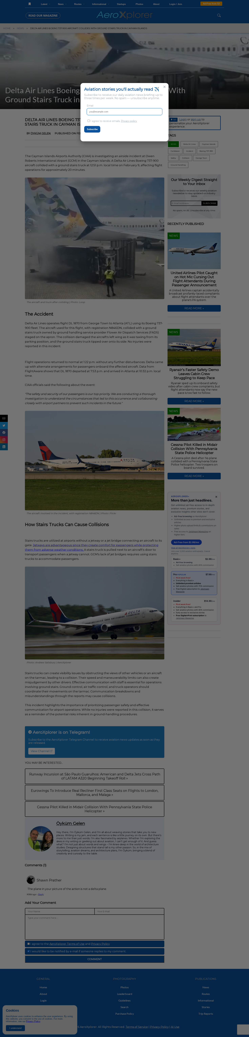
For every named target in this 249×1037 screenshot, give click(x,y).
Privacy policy (129, 121)
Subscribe (92, 129)
